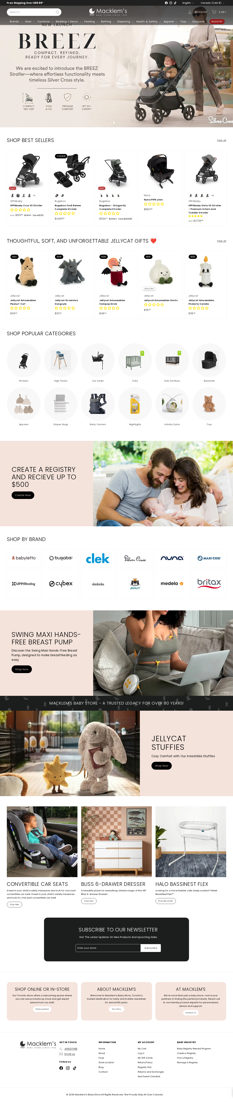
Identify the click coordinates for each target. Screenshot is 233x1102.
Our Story (116, 1009)
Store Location (42, 1009)
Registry (217, 21)
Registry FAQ (144, 1067)
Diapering (124, 21)
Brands (15, 21)
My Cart (142, 1048)
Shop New (14, 904)
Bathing (106, 21)
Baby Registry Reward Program (194, 1048)
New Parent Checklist (149, 1076)
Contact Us (190, 1012)
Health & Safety (147, 21)
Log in (141, 1053)
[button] (20, 210)
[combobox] (34, 12)
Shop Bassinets (165, 901)
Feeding (90, 21)
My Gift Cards (145, 1057)
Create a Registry (186, 1053)
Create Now (23, 495)
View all (221, 140)
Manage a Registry (187, 1062)
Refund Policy (145, 1062)
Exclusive (199, 21)
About (102, 1053)
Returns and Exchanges (151, 1071)
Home (102, 1048)
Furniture (44, 21)
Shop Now (21, 669)
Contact (103, 1071)
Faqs (101, 1057)
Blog (101, 1067)
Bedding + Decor (67, 21)
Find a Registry (185, 1057)
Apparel (169, 21)
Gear (28, 21)
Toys (183, 21)
